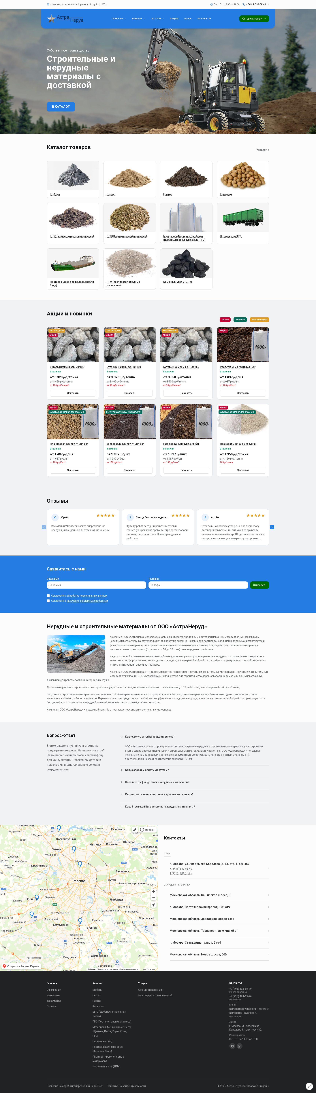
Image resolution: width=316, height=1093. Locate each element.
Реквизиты (53, 995)
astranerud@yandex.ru (249, 1008)
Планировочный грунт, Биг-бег (69, 443)
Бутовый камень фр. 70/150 (124, 366)
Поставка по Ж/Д (103, 1041)
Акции (174, 18)
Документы (54, 1000)
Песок (96, 995)
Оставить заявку (252, 18)
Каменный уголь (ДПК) (106, 1066)
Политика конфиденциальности (126, 1086)
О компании (54, 989)
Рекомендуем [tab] (259, 319)
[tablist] (244, 319)
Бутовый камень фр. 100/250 (181, 366)
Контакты (204, 18)
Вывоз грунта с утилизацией (155, 995)
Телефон (153, 578)
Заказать (73, 393)
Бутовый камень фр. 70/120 (67, 366)
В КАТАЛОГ (61, 106)
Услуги (156, 18)
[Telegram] (232, 1046)
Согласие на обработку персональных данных (75, 1086)
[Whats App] (239, 1046)
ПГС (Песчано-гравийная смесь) (112, 1021)
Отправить (259, 585)
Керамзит (98, 1006)
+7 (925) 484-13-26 (181, 873)
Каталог (137, 18)
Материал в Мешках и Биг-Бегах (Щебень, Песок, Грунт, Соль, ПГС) (112, 1031)
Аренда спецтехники (150, 989)
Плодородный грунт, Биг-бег (181, 443)
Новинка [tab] (240, 319)
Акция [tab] (225, 319)
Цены (187, 18)
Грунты (97, 1000)
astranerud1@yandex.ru (244, 1014)
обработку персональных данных (87, 595)
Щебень (97, 989)
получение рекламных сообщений (87, 600)
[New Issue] (309, 1086)
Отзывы (51, 1006)
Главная (117, 18)
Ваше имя (53, 578)
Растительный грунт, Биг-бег (237, 366)
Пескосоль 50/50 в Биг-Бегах (238, 443)
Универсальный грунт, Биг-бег (125, 443)
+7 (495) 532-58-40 (181, 868)
